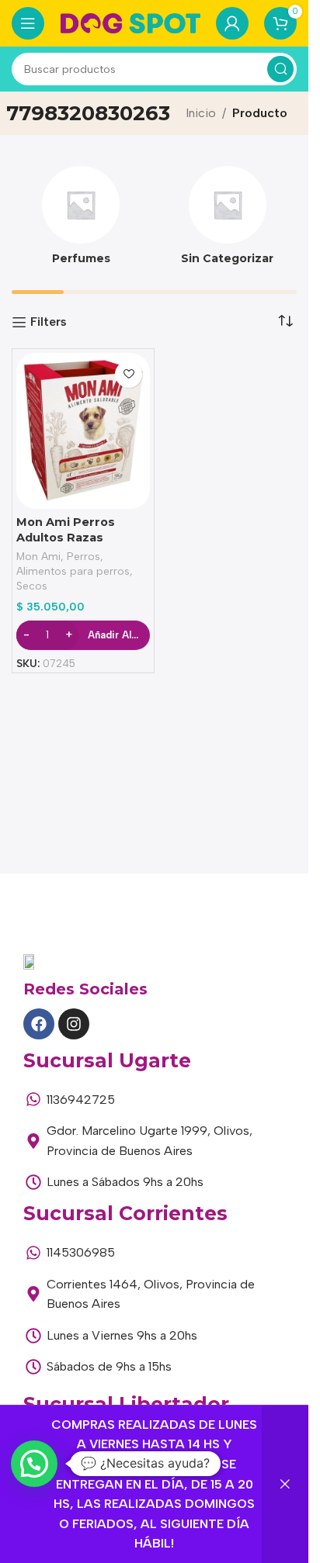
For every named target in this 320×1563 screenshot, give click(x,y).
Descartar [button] (285, 1484)
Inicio (201, 112)
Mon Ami (38, 556)
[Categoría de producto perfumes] (81, 220)
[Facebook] (38, 1023)
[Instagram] (73, 1023)
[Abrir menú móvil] (28, 23)
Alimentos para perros (73, 571)
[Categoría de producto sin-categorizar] (227, 220)
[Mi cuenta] (232, 23)
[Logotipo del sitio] (130, 22)
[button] (34, 1463)
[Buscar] (280, 69)
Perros (83, 556)
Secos (31, 585)
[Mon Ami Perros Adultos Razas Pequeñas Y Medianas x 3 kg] (83, 431)
